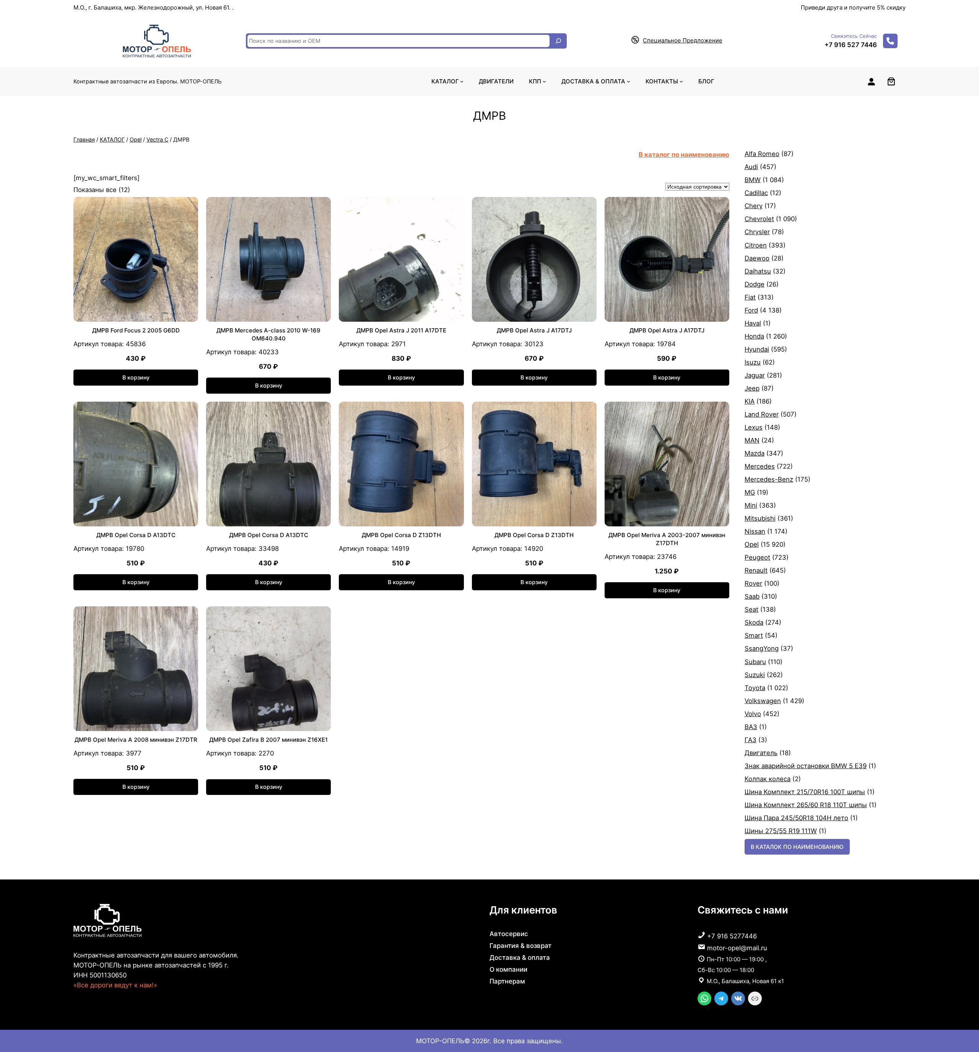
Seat (751, 609)
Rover (753, 583)
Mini (751, 505)
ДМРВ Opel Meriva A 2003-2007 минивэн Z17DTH (666, 539)
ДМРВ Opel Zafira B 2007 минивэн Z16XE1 (268, 739)
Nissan (755, 531)
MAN (752, 440)
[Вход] (871, 81)
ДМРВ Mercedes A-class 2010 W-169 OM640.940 (268, 334)
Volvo (753, 714)
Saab (752, 596)
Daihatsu (758, 271)
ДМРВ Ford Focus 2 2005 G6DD (136, 330)
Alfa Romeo (762, 154)
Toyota (755, 688)
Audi (751, 167)
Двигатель (761, 753)
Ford (751, 310)
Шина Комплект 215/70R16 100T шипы (805, 792)
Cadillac (756, 193)
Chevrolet (759, 219)
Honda (754, 336)
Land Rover (762, 414)
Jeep (752, 388)
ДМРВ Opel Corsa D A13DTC (136, 535)
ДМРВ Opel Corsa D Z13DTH (401, 535)
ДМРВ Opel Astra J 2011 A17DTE (401, 330)
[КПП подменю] (544, 81)
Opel (135, 139)
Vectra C (157, 139)
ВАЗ (751, 727)
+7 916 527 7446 (851, 45)
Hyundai (757, 349)
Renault (756, 570)
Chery (754, 206)
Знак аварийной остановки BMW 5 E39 (806, 766)
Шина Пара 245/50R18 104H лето (796, 818)
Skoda (754, 622)
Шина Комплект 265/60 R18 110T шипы (806, 805)
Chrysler (757, 232)
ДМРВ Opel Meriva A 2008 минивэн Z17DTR (136, 739)
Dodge (754, 284)
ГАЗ (750, 740)
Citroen (756, 245)
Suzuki (755, 675)
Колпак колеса (767, 779)
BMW (753, 180)
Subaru (755, 662)
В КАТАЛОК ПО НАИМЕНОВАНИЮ (797, 847)
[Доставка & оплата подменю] (628, 81)
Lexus (754, 427)
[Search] (558, 41)
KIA (750, 401)
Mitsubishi (760, 518)
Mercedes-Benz (769, 479)
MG (750, 492)
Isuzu (753, 362)
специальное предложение (682, 40)
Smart (754, 635)
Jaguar (755, 375)
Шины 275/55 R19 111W (781, 831)
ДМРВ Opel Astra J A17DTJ (534, 330)
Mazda (754, 453)
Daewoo (757, 258)
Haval (753, 323)
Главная (84, 139)
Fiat (750, 297)
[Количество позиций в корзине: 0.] (891, 81)
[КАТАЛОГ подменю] (461, 81)
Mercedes (760, 466)
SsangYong (762, 648)
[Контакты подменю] (681, 81)
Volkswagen (763, 701)
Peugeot (757, 557)
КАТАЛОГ (112, 139)
